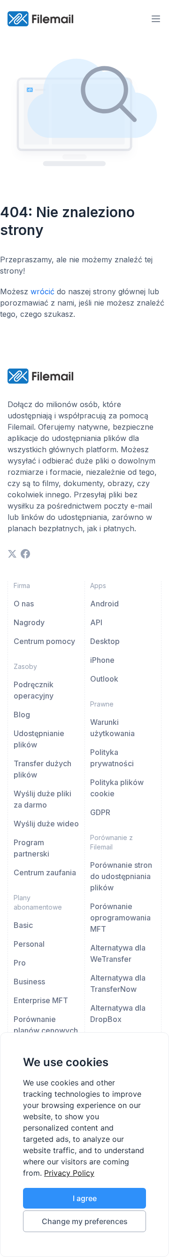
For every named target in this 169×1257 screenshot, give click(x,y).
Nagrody (29, 622)
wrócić (42, 291)
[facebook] (25, 553)
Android (104, 603)
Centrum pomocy (44, 641)
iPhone (102, 660)
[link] (69, 1173)
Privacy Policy (69, 1173)
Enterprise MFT (41, 1000)
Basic (23, 925)
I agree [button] (85, 1198)
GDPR (100, 812)
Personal (29, 944)
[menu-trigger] (155, 18)
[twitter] (12, 553)
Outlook (104, 678)
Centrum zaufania (45, 872)
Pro (20, 962)
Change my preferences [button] (85, 1221)
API (96, 622)
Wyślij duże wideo (46, 823)
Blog (22, 714)
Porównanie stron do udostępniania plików (121, 876)
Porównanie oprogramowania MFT (120, 918)
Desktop (105, 641)
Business (29, 981)
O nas (24, 603)
